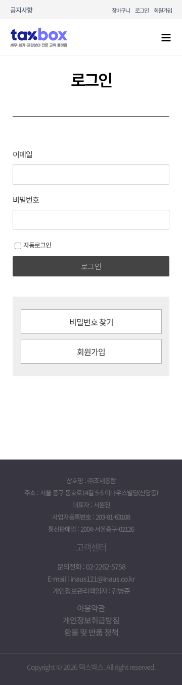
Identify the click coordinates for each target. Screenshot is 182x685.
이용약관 (91, 608)
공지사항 (21, 10)
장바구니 (121, 10)
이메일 (22, 154)
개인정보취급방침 (91, 620)
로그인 (142, 10)
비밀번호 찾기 (91, 322)
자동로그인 (37, 245)
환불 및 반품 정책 (91, 632)
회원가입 (163, 10)
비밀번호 (26, 200)
